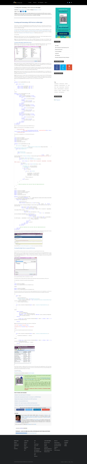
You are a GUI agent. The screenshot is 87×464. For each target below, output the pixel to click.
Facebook (66, 442)
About (46, 2)
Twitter (65, 444)
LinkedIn (34, 424)
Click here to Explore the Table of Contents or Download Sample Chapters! (37, 389)
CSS (24, 450)
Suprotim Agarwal (21, 9)
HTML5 (68, 90)
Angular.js (66, 88)
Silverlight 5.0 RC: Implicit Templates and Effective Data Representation (26, 403)
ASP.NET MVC (56, 83)
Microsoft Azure (47, 442)
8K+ (63, 68)
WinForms (35, 456)
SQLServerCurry (32, 416)
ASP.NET (66, 83)
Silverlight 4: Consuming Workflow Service (21, 400)
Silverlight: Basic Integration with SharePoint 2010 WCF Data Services (26, 398)
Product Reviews (57, 450)
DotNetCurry (46, 415)
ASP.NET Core (62, 83)
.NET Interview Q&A (57, 445)
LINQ (68, 85)
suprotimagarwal (29, 424)
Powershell (46, 447)
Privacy (69, 461)
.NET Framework (61, 92)
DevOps (45, 444)
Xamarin (45, 445)
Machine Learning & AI (48, 448)
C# (66, 85)
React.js (56, 90)
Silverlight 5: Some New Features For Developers (22, 394)
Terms (72, 461)
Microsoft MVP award (37, 419)
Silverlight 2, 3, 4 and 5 (37, 9)
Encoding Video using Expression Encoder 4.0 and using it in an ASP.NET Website (28, 396)
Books (55, 448)
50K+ (57, 68)
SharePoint (56, 85)
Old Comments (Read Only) (31, 433)
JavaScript (64, 90)
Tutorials (29, 2)
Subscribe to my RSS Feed (18, 371)
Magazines (56, 447)
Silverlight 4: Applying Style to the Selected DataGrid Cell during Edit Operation (27, 405)
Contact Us (62, 461)
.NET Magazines (40, 2)
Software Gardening (57, 444)
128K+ (69, 68)
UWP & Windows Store (48, 450)
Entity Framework (61, 88)
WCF (15, 447)
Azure (55, 88)
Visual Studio (36, 444)
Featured (34, 2)
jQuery (60, 90)
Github (65, 445)
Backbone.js (26, 447)
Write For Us (66, 461)
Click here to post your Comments (21, 433)
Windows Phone (47, 451)
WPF (35, 454)
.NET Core (56, 92)
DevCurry (38, 416)
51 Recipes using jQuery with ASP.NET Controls (32, 417)
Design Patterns (62, 85)
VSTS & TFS (36, 445)
